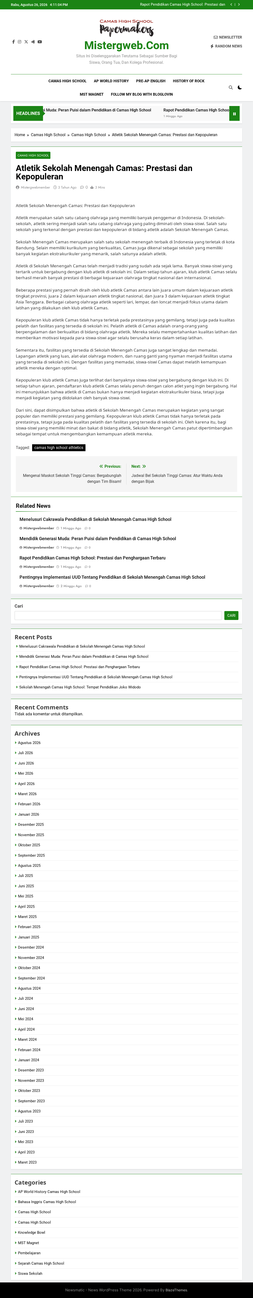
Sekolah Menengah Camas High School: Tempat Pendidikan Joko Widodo (80, 687)
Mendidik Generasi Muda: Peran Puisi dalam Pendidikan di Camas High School (98, 538)
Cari (19, 606)
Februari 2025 (29, 927)
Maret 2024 (27, 1039)
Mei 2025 (25, 896)
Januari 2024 (28, 1060)
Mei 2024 (25, 1019)
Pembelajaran (29, 1253)
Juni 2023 (26, 1131)
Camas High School (67, 81)
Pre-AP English (151, 81)
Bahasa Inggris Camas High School (47, 1202)
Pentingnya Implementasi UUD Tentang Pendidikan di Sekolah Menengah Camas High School (112, 577)
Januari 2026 (28, 814)
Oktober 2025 (29, 845)
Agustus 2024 (29, 988)
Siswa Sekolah (30, 1273)
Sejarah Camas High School (41, 1263)
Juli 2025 (25, 875)
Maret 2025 (27, 917)
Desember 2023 (31, 1070)
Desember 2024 (31, 947)
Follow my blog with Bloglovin (142, 94)
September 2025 (31, 855)
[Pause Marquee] (234, 113)
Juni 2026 (26, 763)
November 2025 (31, 835)
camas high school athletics (58, 447)
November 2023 (31, 1080)
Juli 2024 (25, 998)
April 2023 (26, 1152)
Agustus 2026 (29, 743)
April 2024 (26, 1029)
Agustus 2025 (29, 865)
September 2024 (31, 978)
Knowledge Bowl (31, 1232)
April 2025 (26, 906)
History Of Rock (189, 81)
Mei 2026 (25, 773)
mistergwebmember (35, 187)
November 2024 (31, 958)
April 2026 (26, 784)
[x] (26, 42)
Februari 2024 (29, 1050)
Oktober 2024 (29, 968)
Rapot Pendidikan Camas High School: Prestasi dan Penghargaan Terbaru (182, 5)
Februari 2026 (29, 804)
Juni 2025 (26, 886)
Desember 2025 (31, 824)
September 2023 (31, 1101)
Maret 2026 (27, 794)
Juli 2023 (25, 1121)
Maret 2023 (27, 1162)
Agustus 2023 (29, 1111)
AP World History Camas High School (49, 1192)
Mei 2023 (25, 1142)
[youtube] (39, 42)
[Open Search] (231, 87)
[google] (33, 42)
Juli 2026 (25, 753)
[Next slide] (238, 4)
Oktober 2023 (29, 1090)
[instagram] (19, 42)
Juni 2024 (26, 1009)
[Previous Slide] (231, 4)
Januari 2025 (28, 937)
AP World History (111, 81)
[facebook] (13, 42)
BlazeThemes (176, 1290)
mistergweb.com (126, 45)
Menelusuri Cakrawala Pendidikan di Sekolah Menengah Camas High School (95, 519)
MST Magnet (92, 94)
